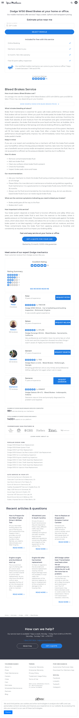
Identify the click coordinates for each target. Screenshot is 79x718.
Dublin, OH (26, 492)
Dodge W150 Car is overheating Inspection (21, 455)
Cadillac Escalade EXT (14, 487)
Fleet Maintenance (11, 673)
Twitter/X (56, 684)
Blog (6, 694)
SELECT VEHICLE (39, 32)
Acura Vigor (11, 492)
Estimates (8, 685)
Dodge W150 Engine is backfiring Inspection (22, 457)
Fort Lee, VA (28, 494)
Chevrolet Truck (12, 479)
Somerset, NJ (26, 489)
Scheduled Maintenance (13, 688)
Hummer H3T (11, 494)
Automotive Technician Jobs (63, 667)
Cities (7, 679)
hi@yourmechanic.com (46, 640)
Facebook (56, 678)
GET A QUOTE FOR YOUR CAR (40, 239)
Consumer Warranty (36, 667)
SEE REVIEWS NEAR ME (39, 289)
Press (7, 670)
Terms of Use (33, 679)
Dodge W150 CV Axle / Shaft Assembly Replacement (25, 460)
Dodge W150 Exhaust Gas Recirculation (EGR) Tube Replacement (29, 452)
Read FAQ (27, 646)
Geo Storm (11, 482)
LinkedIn (56, 681)
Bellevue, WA (28, 497)
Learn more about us (39, 436)
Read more (18, 548)
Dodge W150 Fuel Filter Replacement (20, 450)
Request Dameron (62, 381)
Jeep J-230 (10, 489)
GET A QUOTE (51, 646)
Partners (8, 691)
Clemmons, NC (26, 484)
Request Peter (63, 297)
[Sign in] (76, 2)
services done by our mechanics (23, 411)
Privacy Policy (34, 673)
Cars (6, 682)
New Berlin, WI (30, 499)
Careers (7, 676)
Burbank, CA (27, 477)
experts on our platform (23, 419)
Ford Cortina (11, 477)
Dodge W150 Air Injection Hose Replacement (22, 467)
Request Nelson (62, 322)
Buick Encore (11, 497)
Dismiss (8, 712)
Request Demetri (62, 352)
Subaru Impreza (12, 499)
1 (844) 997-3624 (30, 640)
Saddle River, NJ (34, 487)
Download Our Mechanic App (63, 670)
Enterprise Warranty (36, 670)
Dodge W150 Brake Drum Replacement (20, 445)
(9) (46, 79)
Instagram (57, 687)
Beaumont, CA (30, 479)
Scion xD (10, 484)
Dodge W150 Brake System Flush (18, 447)
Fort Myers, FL (27, 482)
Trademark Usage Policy (37, 676)
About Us (8, 667)
